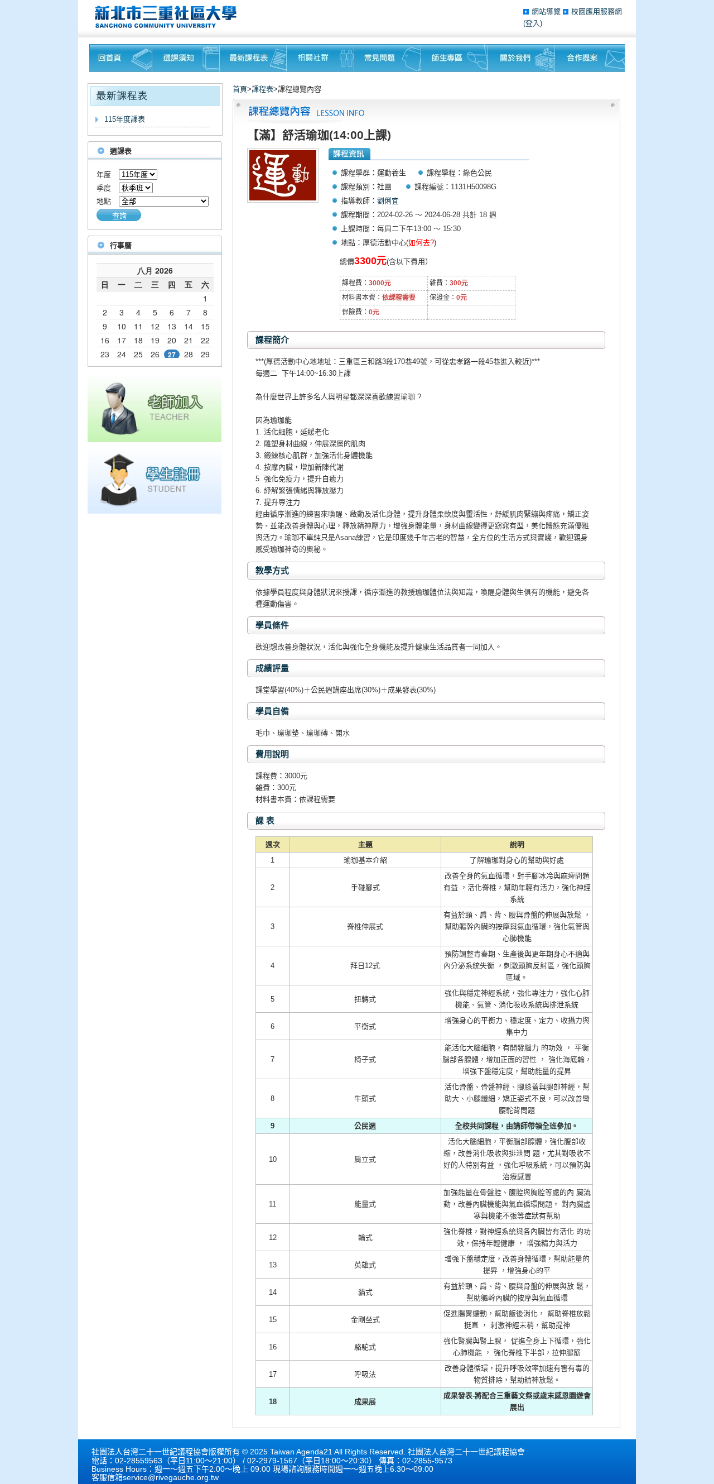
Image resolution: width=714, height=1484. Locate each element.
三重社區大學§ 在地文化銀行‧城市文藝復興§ (169, 17)
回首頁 (120, 58)
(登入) (532, 23)
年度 (104, 174)
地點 (104, 201)
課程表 (262, 89)
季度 (104, 188)
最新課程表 (253, 58)
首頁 (240, 89)
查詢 (119, 216)
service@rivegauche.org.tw (171, 1477)
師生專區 (454, 58)
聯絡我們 (590, 58)
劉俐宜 (388, 201)
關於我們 (521, 58)
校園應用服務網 (596, 11)
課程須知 (186, 58)
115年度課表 (124, 119)
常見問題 (387, 58)
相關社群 (320, 58)
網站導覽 (547, 11)
